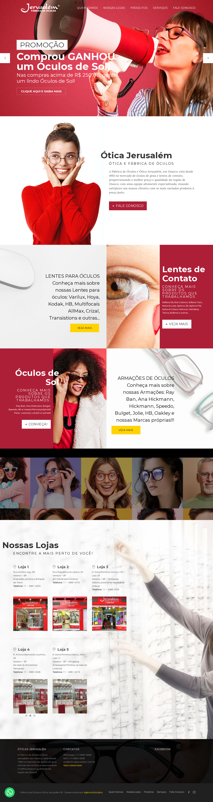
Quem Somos (87, 7)
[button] (26, 715)
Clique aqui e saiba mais (166, 80)
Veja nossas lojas (72, 765)
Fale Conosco (184, 7)
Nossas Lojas (114, 7)
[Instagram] (193, 792)
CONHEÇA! (38, 424)
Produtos (139, 7)
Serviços (160, 7)
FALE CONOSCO (129, 206)
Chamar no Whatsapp (106, 497)
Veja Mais (84, 328)
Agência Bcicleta (93, 792)
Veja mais (178, 324)
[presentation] (17, 699)
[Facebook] (188, 792)
